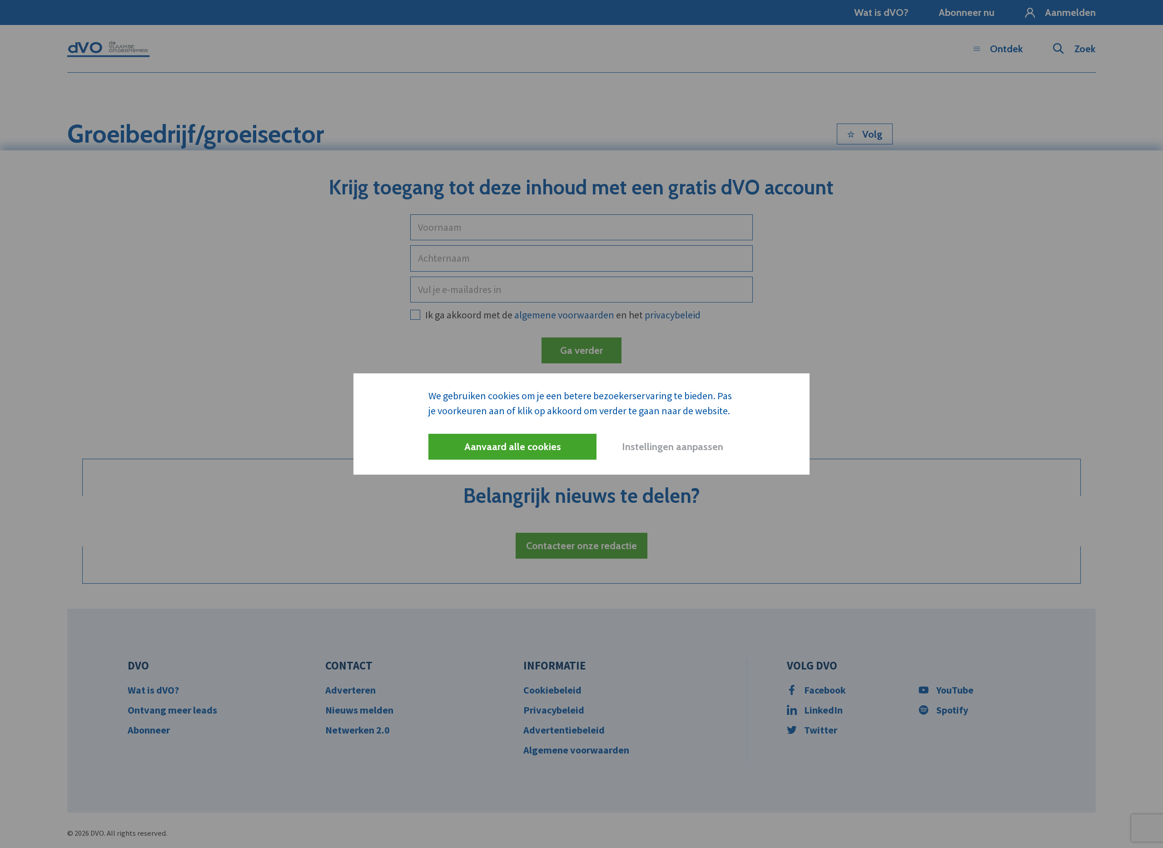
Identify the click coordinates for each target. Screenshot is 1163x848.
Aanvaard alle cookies (512, 447)
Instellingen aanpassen (672, 447)
